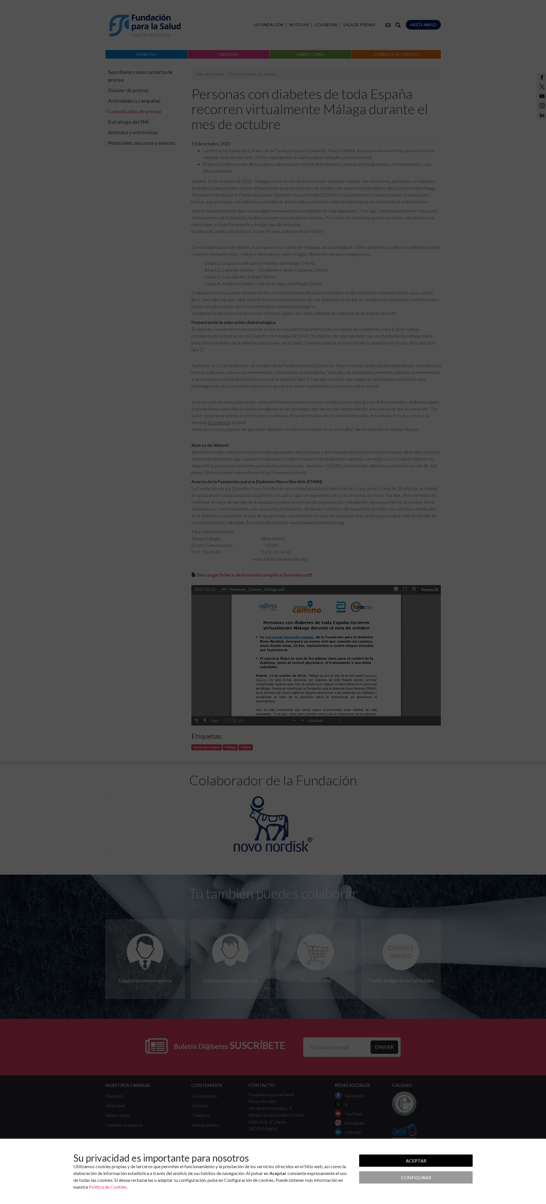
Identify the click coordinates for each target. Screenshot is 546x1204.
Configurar (416, 1177)
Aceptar (416, 1160)
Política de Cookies (108, 1186)
